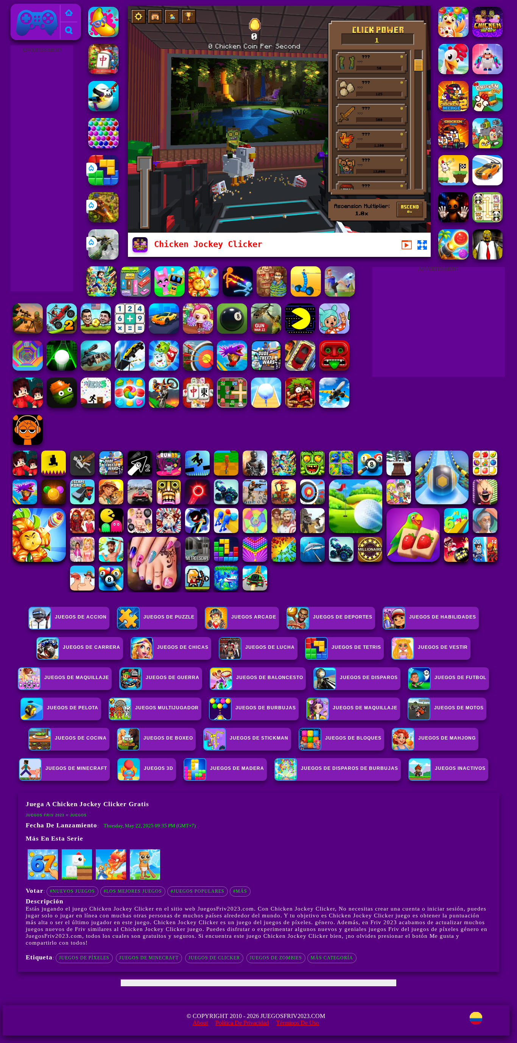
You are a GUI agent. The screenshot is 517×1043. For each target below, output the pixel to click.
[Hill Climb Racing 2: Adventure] (62, 331)
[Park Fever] (135, 294)
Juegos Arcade (253, 617)
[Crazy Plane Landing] (334, 406)
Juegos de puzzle (169, 617)
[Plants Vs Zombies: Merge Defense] (203, 294)
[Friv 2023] (69, 13)
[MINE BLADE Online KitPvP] (101, 294)
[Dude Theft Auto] (266, 368)
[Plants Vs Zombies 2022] (300, 406)
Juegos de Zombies (276, 958)
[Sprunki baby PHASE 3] (27, 443)
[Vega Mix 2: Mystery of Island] (272, 294)
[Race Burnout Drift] (487, 183)
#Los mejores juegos (133, 891)
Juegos (78, 815)
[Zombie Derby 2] (96, 368)
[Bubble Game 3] (103, 146)
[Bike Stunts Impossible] (164, 406)
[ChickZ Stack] (77, 878)
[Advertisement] (41, 168)
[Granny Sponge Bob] (487, 257)
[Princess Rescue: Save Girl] (111, 878)
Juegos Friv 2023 (35, 8)
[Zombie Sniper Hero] (27, 331)
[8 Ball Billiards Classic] (232, 331)
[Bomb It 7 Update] (232, 406)
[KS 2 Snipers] (103, 257)
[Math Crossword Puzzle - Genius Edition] (130, 331)
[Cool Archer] (198, 368)
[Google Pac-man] (300, 331)
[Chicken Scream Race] (453, 183)
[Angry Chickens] (453, 72)
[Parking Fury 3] (300, 368)
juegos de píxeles (84, 958)
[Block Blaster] (103, 183)
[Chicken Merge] (453, 146)
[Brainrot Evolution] (145, 878)
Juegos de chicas (183, 647)
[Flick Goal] (340, 294)
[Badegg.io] (103, 109)
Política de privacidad (242, 1023)
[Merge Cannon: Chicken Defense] (487, 146)
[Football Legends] (96, 331)
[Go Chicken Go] (487, 109)
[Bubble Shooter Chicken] (453, 35)
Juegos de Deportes (342, 617)
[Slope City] (62, 368)
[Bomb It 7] (198, 331)
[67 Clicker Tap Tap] (43, 878)
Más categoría (332, 958)
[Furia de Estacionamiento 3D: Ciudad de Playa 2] (164, 331)
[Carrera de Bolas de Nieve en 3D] (266, 406)
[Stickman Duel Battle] (238, 294)
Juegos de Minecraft (149, 958)
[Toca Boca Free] (334, 331)
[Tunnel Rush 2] (27, 368)
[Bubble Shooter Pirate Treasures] (453, 257)
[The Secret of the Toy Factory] (453, 220)
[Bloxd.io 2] (27, 406)
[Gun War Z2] (266, 331)
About (200, 1023)
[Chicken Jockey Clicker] (487, 35)
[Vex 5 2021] (96, 406)
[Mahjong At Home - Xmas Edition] (103, 72)
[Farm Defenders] (103, 220)
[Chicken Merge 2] (453, 109)
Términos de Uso (297, 1023)
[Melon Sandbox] (62, 406)
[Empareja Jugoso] (103, 35)
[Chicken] (487, 72)
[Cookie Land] (130, 406)
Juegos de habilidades (442, 617)
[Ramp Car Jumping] (130, 368)
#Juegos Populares (197, 891)
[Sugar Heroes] (164, 368)
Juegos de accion (81, 617)
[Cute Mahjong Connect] (487, 220)
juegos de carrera (91, 647)
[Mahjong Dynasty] (198, 406)
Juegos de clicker (214, 958)
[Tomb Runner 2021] (334, 368)
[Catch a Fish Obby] (232, 368)
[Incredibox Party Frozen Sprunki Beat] (169, 294)
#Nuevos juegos (72, 891)
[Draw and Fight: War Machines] (306, 294)
